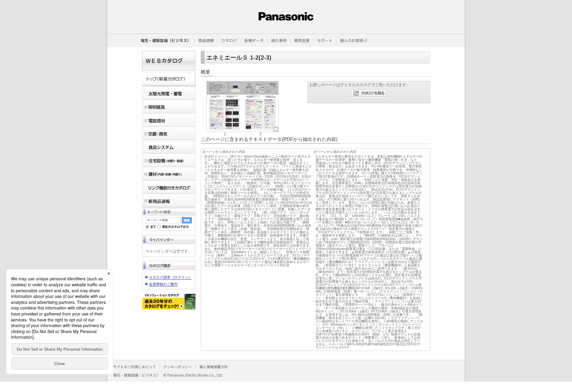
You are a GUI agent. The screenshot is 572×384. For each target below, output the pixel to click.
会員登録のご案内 (163, 284)
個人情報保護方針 (213, 366)
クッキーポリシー (177, 366)
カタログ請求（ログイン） (170, 277)
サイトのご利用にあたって (134, 366)
